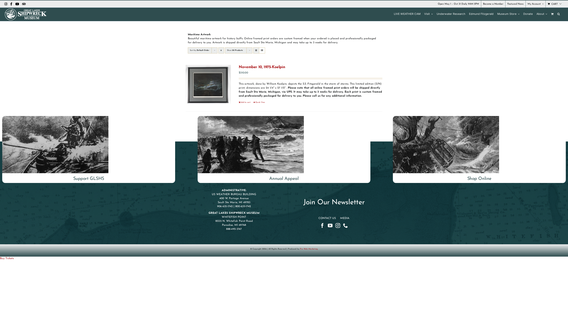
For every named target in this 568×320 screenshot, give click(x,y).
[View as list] (262, 50)
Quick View (260, 102)
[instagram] (337, 225)
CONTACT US (327, 218)
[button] (558, 14)
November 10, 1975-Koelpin (262, 67)
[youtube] (330, 225)
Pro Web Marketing (309, 249)
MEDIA (344, 218)
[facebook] (322, 225)
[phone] (345, 225)
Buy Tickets (7, 258)
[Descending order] (221, 50)
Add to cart (245, 102)
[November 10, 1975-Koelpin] (208, 84)
